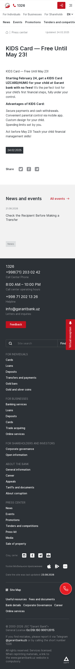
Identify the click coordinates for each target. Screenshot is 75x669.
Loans (9, 365)
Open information (16, 454)
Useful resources (16, 599)
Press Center (15, 502)
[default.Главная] (7, 32)
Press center (20, 32)
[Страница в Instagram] (49, 566)
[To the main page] (7, 5)
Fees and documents (42, 599)
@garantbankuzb (16, 640)
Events (17, 22)
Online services (15, 434)
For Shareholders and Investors (30, 443)
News (6, 22)
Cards (9, 359)
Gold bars (12, 383)
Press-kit (11, 531)
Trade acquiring (15, 428)
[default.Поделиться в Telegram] (37, 169)
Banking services (16, 404)
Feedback (16, 324)
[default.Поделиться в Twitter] (21, 169)
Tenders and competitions (22, 525)
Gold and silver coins (18, 389)
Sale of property (16, 543)
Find (63, 343)
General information (18, 469)
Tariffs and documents (20, 487)
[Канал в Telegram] (40, 555)
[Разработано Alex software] (66, 660)
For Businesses (32, 14)
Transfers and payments (21, 377)
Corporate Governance (37, 605)
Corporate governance (20, 448)
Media (9, 537)
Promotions (33, 22)
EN (68, 14)
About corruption (16, 493)
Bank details (13, 605)
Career (10, 475)
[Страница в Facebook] (57, 566)
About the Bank (17, 464)
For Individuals (11, 14)
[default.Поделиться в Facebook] (29, 169)
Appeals (11, 481)
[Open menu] (68, 5)
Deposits (11, 371)
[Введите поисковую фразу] (32, 343)
